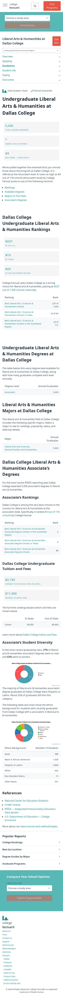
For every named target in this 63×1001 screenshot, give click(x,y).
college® (8, 925)
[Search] (35, 6)
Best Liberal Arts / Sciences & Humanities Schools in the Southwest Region (23, 323)
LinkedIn (7, 969)
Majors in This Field (15, 196)
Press (4, 934)
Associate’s (10, 392)
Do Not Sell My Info (12, 983)
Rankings (10, 187)
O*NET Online (12, 804)
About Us (6, 931)
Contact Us (7, 938)
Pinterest (7, 962)
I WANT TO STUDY (14, 883)
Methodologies (9, 948)
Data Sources (8, 945)
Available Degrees (14, 191)
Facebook (8, 966)
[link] (31, 56)
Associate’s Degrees (16, 200)
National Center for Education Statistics (26, 800)
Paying (6, 75)
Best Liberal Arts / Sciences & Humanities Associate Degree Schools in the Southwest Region (26, 531)
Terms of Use (9, 973)
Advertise (6, 952)
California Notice (11, 980)
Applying (7, 61)
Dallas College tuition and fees (40, 634)
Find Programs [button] (52, 6)
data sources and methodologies (39, 826)
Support (6, 941)
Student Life (9, 70)
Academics (8, 65)
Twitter (7, 959)
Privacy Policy (9, 976)
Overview (7, 56)
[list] (31, 56)
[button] (56, 41)
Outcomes (8, 79)
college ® (14, 6)
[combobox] (35, 6)
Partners (6, 955)
